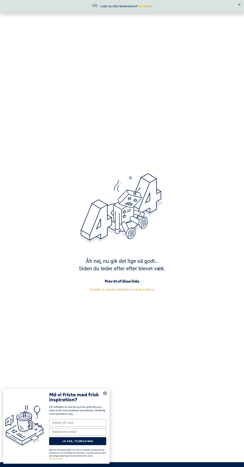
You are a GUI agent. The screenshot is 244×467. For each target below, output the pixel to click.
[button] (239, 4)
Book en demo (144, 289)
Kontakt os (125, 289)
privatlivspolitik (56, 459)
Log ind (109, 289)
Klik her (148, 6)
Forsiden (95, 289)
